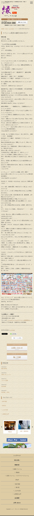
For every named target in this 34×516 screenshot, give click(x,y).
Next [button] (32, 427)
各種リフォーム (17, 469)
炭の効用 (3, 385)
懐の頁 (4, 405)
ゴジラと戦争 (4, 379)
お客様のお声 (5, 414)
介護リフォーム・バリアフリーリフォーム (17, 475)
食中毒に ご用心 (5, 391)
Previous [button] (1, 427)
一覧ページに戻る (17, 338)
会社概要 (17, 498)
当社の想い (17, 460)
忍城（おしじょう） (6, 373)
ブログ (6, 28)
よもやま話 (11, 28)
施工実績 (4, 401)
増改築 (17, 472)
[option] (10, 427)
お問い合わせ (17, 502)
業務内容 (17, 464)
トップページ (17, 455)
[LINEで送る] (13, 333)
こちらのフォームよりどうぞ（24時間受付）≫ (19, 320)
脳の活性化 (4, 367)
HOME (2, 28)
